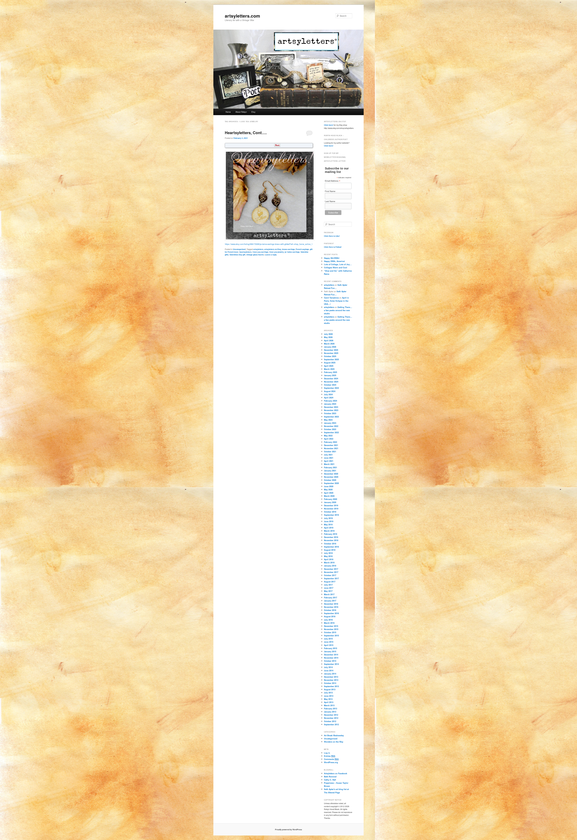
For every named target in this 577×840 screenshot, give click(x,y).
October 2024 (330, 384)
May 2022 (328, 435)
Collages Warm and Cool (335, 267)
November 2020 (331, 476)
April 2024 (328, 397)
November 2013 (331, 680)
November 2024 (331, 381)
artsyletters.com (242, 15)
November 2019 (331, 508)
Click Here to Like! (332, 236)
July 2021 (328, 454)
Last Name (330, 201)
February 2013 (330, 708)
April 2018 (328, 559)
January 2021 (330, 470)
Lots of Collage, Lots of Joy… (338, 264)
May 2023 (328, 419)
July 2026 (328, 334)
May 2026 (328, 337)
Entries (329, 756)
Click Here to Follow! (333, 247)
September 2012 (331, 724)
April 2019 (328, 527)
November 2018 (331, 540)
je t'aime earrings (292, 252)
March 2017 (329, 594)
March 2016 (329, 622)
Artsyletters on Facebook (335, 773)
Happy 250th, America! (334, 261)
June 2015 (328, 641)
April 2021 (328, 461)
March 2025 (329, 369)
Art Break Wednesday (334, 735)
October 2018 (330, 543)
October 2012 (330, 721)
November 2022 (331, 426)
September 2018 (331, 546)
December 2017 (331, 569)
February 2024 (330, 400)
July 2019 (328, 518)
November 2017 (331, 572)
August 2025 (329, 362)
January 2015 (330, 651)
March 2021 (329, 464)
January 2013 (330, 711)
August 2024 (329, 391)
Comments (331, 759)
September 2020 (331, 483)
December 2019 (331, 505)
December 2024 (331, 378)
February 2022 (330, 442)
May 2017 (328, 591)
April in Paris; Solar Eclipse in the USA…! (336, 300)
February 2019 (330, 534)
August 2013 (329, 689)
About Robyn (241, 111)
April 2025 (328, 365)
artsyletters (258, 249)
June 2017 (328, 587)
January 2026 (330, 346)
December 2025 (331, 349)
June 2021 (328, 457)
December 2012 (331, 714)
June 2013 (328, 695)
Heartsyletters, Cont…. (246, 132)
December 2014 (331, 654)
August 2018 (329, 549)
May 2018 (328, 556)
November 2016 (331, 607)
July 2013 (328, 692)
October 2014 (330, 660)
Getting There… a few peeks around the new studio (338, 310)
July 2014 (328, 667)
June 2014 (328, 670)
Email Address (332, 181)
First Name (330, 191)
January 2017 (330, 600)
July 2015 (328, 638)
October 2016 (330, 610)
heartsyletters (245, 252)
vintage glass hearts (255, 254)
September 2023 (331, 416)
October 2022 (330, 429)
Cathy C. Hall (330, 779)
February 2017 (330, 597)
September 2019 (331, 514)
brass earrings (288, 249)
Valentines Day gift (237, 254)
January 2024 (330, 403)
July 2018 (328, 553)
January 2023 (330, 423)
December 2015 (331, 626)
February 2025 (330, 372)
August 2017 (329, 581)
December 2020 (331, 473)
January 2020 (330, 502)
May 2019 (328, 524)
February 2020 (330, 499)
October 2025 (330, 356)
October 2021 (330, 451)
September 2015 (331, 635)
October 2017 (330, 575)
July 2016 (328, 619)
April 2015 (328, 645)
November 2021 (331, 448)
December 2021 (331, 445)
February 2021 (330, 467)
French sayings (302, 249)
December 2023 (331, 407)
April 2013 (328, 702)
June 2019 (328, 521)
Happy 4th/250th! (331, 258)
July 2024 (328, 394)
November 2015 (331, 629)
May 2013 (328, 699)
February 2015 (330, 648)
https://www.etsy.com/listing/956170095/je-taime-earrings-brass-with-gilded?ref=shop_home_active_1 (269, 244)
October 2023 (330, 413)
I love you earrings (260, 252)
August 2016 (329, 616)
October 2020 (330, 480)
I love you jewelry (276, 252)
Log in (327, 752)
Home (228, 111)
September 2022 (331, 432)
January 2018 (330, 565)
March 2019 (329, 530)
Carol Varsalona (331, 297)
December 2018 (331, 537)
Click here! (328, 125)
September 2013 (331, 686)
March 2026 (329, 343)
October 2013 (330, 683)
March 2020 (329, 496)
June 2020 (328, 486)
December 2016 (331, 603)
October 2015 (330, 632)
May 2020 (328, 489)
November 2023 (331, 410)
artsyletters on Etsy (272, 249)
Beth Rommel (330, 776)
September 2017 (331, 578)
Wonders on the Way (333, 741)
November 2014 (331, 657)
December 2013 (331, 676)
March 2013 (329, 705)
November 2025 (331, 353)
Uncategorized (239, 249)
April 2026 (328, 340)
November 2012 (331, 718)
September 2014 (331, 664)
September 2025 (331, 359)
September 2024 (331, 388)
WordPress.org (331, 762)
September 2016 (331, 613)
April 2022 (328, 438)
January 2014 (330, 673)
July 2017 (328, 584)
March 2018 (329, 562)
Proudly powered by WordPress (288, 829)
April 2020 (328, 492)
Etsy (253, 111)
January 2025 (330, 375)
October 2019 (330, 511)
